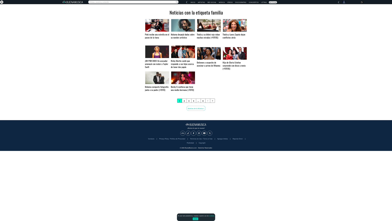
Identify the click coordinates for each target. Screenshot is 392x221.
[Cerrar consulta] (174, 2)
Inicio (193, 2)
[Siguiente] (207, 101)
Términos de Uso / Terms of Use (201, 139)
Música (222, 2)
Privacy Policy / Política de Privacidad (172, 139)
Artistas (201, 2)
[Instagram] (199, 133)
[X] (209, 133)
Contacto (151, 139)
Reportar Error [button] (238, 139)
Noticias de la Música (196, 108)
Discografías (240, 2)
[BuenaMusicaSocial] (182, 133)
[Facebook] (193, 133)
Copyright (202, 143)
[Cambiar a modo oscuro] (362, 2)
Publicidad (190, 143)
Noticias (273, 2)
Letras (264, 2)
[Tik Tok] (188, 133)
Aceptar (195, 219)
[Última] (212, 101)
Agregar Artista (222, 139)
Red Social (212, 2)
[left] (186, 2)
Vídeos (230, 2)
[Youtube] (204, 133)
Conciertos (254, 2)
